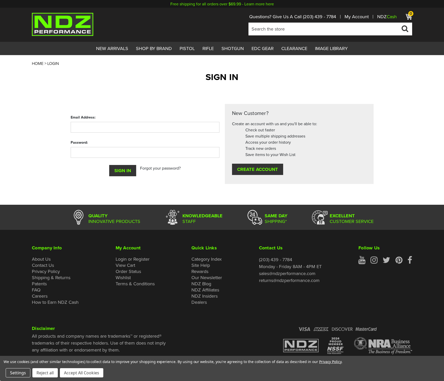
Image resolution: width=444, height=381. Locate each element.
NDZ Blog (201, 284)
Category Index (206, 259)
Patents (39, 284)
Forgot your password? (160, 168)
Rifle (208, 48)
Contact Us (43, 265)
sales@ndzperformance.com (287, 273)
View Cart (125, 265)
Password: (79, 142)
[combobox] (330, 29)
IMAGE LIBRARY (331, 48)
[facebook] (410, 260)
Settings (18, 373)
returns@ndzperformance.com (289, 280)
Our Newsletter (206, 277)
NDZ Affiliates (205, 290)
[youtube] (361, 260)
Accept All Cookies (81, 373)
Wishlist (123, 277)
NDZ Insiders (204, 296)
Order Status (128, 271)
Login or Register (133, 259)
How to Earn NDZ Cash (55, 302)
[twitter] (386, 260)
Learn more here (259, 4)
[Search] (405, 28)
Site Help (200, 265)
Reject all (45, 373)
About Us (41, 259)
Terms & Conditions (135, 284)
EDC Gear (263, 48)
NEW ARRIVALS (112, 48)
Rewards (199, 271)
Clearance (294, 48)
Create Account (257, 169)
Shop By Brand (154, 48)
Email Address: (83, 117)
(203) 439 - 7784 (319, 16)
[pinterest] (398, 260)
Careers (40, 296)
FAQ (36, 290)
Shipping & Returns (51, 277)
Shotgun (232, 48)
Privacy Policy (46, 271)
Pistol (187, 48)
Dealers (199, 302)
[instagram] (374, 260)
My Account (357, 16)
